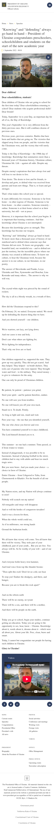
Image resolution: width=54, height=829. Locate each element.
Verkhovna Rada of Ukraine (27, 811)
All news (5, 734)
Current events (7, 718)
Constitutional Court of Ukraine (27, 817)
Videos (32, 739)
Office (32, 747)
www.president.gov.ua (11, 795)
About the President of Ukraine (13, 754)
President (6, 747)
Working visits (34, 725)
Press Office (34, 759)
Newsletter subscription (37, 766)
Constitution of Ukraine (27, 823)
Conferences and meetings (38, 721)
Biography (5, 751)
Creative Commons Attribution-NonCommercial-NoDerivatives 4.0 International (25, 788)
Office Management (36, 751)
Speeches (19, 23)
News (11, 23)
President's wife (7, 731)
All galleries (33, 731)
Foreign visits (34, 728)
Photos (32, 715)
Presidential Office (8, 728)
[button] (10, 704)
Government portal (27, 805)
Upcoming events (35, 763)
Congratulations (7, 725)
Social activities (34, 718)
